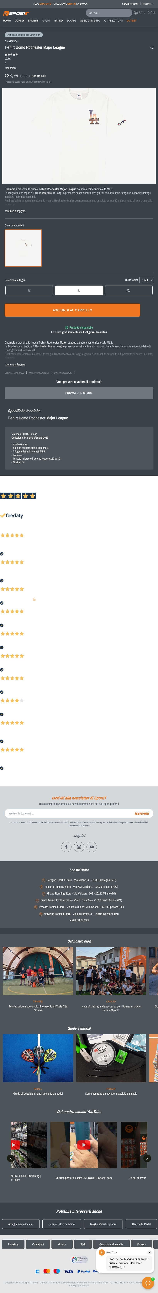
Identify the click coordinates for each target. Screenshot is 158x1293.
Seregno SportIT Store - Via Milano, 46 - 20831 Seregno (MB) (81, 880)
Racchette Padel (141, 1224)
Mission (62, 1244)
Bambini (33, 20)
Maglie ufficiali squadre (103, 1224)
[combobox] (110, 12)
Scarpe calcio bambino (62, 1224)
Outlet (131, 20)
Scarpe (71, 20)
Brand (58, 20)
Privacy (141, 1244)
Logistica (13, 1244)
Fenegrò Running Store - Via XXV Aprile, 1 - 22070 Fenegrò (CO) (81, 887)
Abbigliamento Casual (20, 1224)
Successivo (20, 530)
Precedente (6, 530)
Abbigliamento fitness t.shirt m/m (24, 35)
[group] (38, 982)
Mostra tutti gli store (79, 920)
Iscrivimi (142, 813)
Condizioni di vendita (111, 1244)
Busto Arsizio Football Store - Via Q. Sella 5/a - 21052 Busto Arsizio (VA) (81, 900)
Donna (19, 20)
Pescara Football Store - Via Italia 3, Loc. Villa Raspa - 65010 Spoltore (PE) (81, 907)
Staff (83, 1244)
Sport (46, 20)
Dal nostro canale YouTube (79, 1111)
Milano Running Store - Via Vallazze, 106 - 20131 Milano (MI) (81, 893)
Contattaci (38, 1244)
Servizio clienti (130, 3)
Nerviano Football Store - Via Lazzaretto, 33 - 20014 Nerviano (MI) (81, 914)
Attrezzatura (113, 20)
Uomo (7, 20)
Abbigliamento (90, 20)
